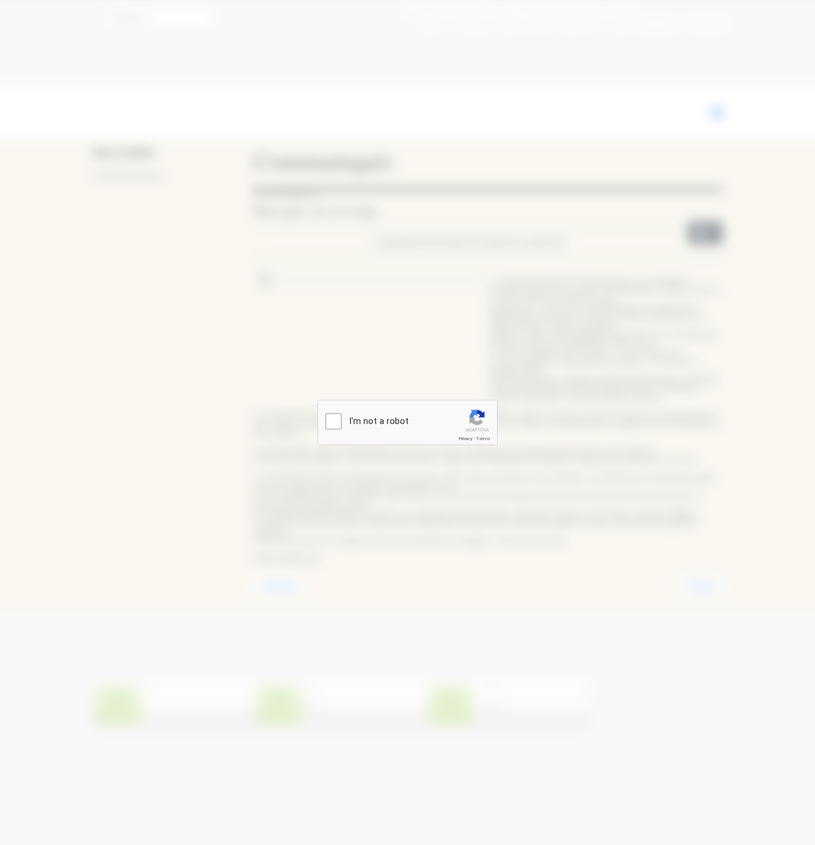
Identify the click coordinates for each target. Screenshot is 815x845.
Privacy (465, 438)
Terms (483, 438)
